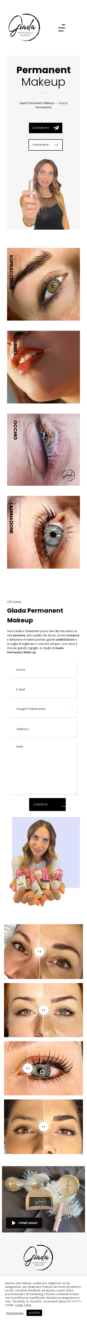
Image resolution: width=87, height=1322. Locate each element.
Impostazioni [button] (14, 1313)
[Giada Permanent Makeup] (25, 27)
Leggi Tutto (23, 1305)
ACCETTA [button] (34, 1313)
